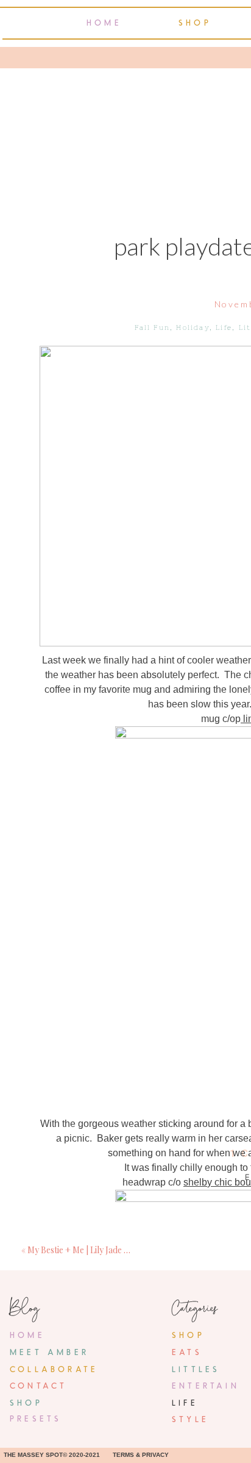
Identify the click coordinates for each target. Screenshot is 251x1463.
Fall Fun (152, 327)
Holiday (192, 327)
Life (224, 327)
